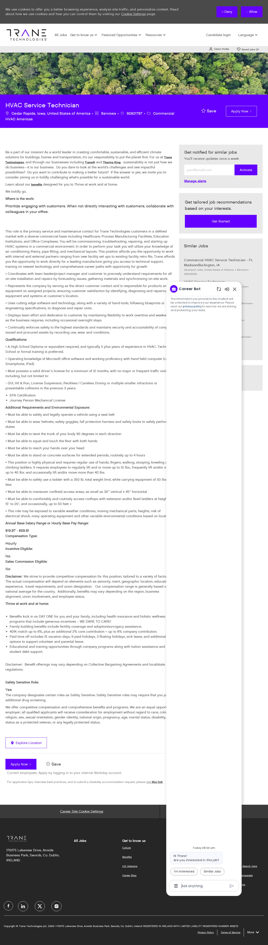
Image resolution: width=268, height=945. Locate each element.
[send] (231, 886)
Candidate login (218, 35)
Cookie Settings (133, 14)
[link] (195, 181)
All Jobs (61, 35)
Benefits (127, 856)
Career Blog (129, 875)
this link (157, 782)
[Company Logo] (26, 34)
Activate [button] (246, 170)
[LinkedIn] (23, 906)
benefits (36, 184)
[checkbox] (209, 111)
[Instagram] (57, 906)
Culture (126, 847)
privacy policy (192, 306)
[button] (219, 49)
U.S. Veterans (129, 866)
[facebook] (8, 905)
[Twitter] (40, 906)
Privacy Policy (206, 932)
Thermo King (112, 162)
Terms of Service (230, 932)
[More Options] (176, 885)
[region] (204, 587)
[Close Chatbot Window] (234, 289)
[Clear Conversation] (219, 289)
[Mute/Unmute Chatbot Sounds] (227, 289)
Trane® (90, 162)
